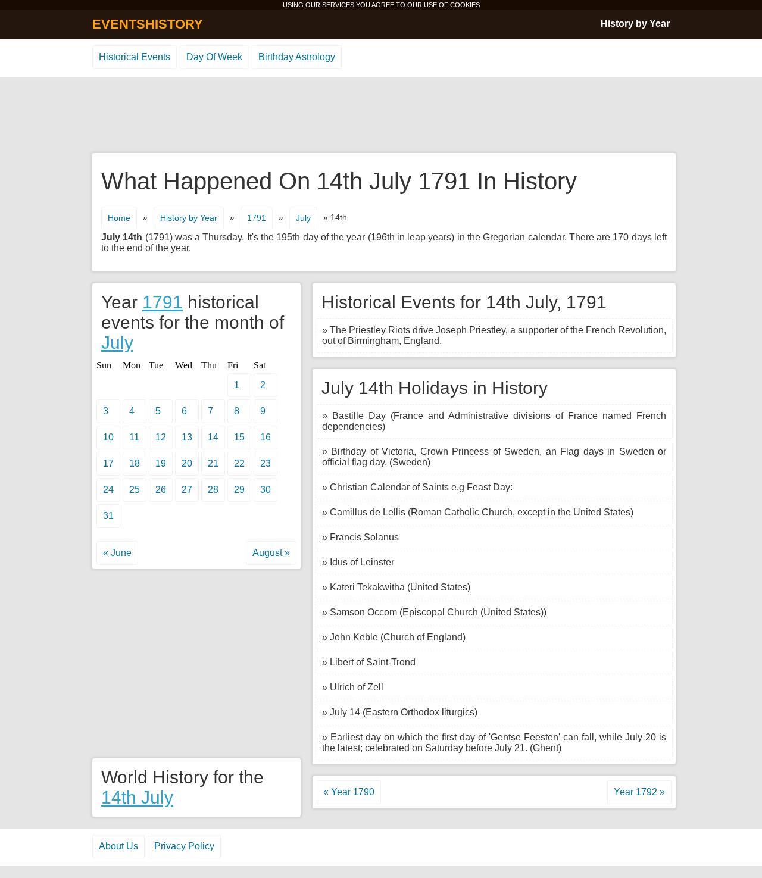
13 (187, 437)
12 (160, 437)
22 (239, 463)
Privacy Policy (184, 846)
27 (187, 490)
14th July (137, 797)
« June (117, 553)
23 (265, 463)
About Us (118, 846)
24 (108, 490)
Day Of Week (214, 57)
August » (271, 553)
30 (265, 490)
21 (213, 463)
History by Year (635, 23)
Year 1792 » (639, 792)
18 (134, 463)
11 (134, 437)
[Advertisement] (381, 115)
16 (265, 437)
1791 (256, 218)
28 (213, 490)
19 (160, 463)
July (303, 218)
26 (160, 490)
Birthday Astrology (296, 57)
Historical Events (134, 57)
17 (108, 463)
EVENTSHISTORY (147, 24)
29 (239, 490)
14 (213, 437)
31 (108, 516)
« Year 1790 (348, 792)
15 (239, 437)
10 (108, 437)
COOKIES (465, 4)
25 (134, 490)
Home (119, 218)
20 (187, 463)
